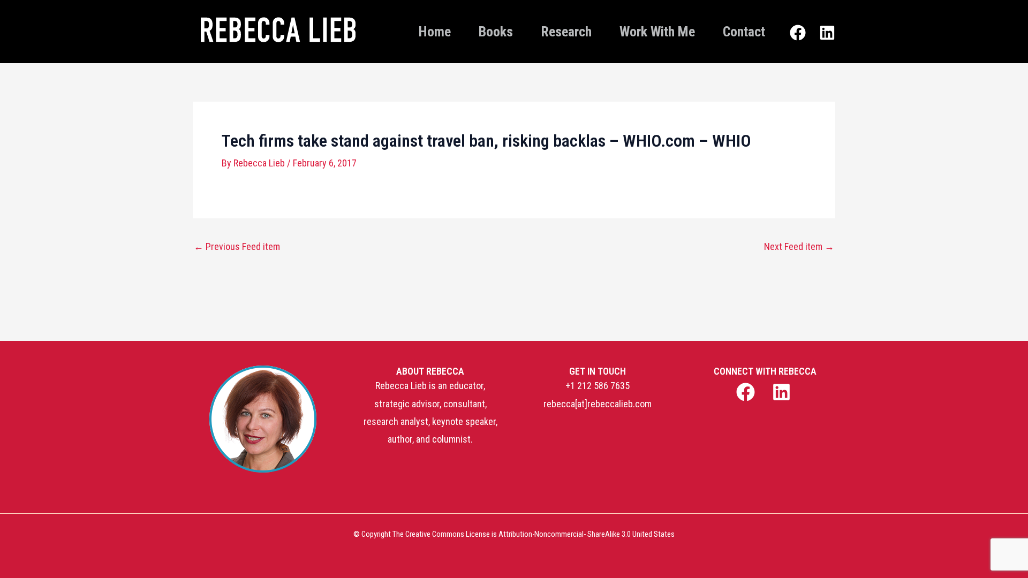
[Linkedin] (827, 33)
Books (496, 32)
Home (435, 32)
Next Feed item (799, 247)
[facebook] (746, 392)
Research (566, 32)
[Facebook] (798, 33)
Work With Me (657, 32)
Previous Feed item (237, 247)
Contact (744, 32)
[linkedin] (783, 392)
